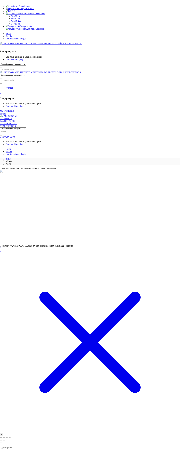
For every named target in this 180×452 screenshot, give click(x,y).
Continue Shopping (14, 59)
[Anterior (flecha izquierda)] (1, 440)
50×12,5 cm (16, 21)
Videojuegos (24, 6)
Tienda (9, 36)
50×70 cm (15, 18)
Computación (26, 26)
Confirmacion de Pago (16, 38)
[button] (0, 46)
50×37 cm (15, 16)
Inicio (8, 159)
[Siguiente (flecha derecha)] (4, 440)
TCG (15, 11)
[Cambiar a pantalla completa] (4, 437)
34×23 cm (15, 24)
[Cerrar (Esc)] (9, 437)
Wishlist (9, 88)
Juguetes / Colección (35, 29)
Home (8, 33)
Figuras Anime (27, 8)
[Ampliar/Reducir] (1, 437)
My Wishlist (7, 111)
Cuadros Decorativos (36, 13)
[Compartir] (7, 437)
